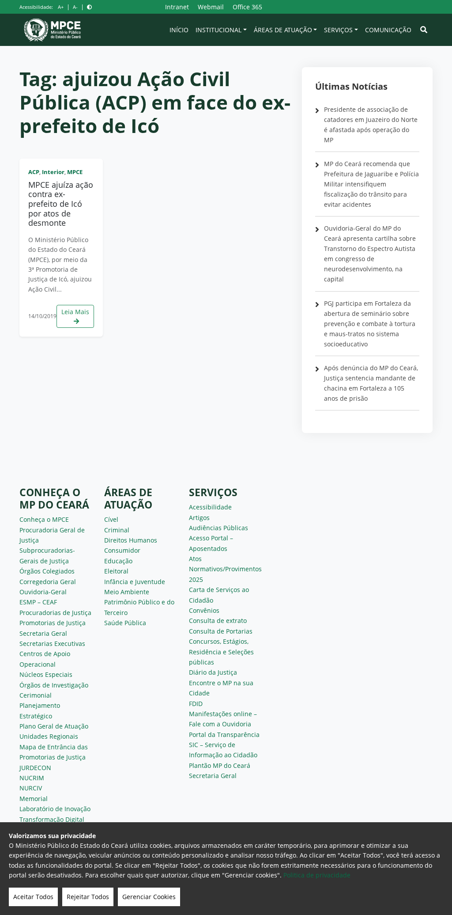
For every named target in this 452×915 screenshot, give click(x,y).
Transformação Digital (51, 819)
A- (75, 7)
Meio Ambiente (126, 592)
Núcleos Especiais (45, 674)
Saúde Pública (125, 623)
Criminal (116, 530)
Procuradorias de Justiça (55, 612)
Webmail (211, 7)
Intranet (177, 7)
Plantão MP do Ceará (219, 765)
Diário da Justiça (213, 672)
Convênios (204, 610)
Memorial (33, 798)
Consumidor (122, 550)
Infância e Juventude (134, 581)
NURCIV (30, 788)
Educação (118, 561)
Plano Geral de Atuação (53, 726)
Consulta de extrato (218, 620)
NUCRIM (31, 778)
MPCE (75, 172)
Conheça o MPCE (44, 519)
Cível (111, 519)
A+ (61, 7)
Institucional (218, 30)
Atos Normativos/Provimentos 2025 (225, 569)
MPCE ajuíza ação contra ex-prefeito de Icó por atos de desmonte (60, 203)
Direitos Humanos (130, 540)
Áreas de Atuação (283, 30)
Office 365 (247, 7)
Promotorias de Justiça (52, 623)
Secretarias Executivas (52, 643)
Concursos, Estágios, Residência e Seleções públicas (221, 651)
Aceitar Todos (33, 896)
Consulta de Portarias (220, 631)
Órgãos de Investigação (53, 685)
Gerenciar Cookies (149, 896)
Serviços (338, 30)
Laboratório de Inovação (54, 809)
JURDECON (35, 767)
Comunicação (388, 30)
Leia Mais (75, 312)
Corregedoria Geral (47, 581)
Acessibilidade (210, 507)
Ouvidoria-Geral (43, 592)
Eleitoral (116, 571)
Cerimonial (35, 695)
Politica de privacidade (316, 875)
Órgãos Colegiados (47, 571)
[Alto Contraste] (89, 7)
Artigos (199, 517)
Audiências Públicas (218, 528)
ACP (33, 172)
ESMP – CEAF (38, 602)
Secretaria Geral (43, 633)
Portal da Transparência (224, 734)
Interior (53, 172)
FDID (196, 703)
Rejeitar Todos (88, 896)
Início (179, 30)
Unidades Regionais (48, 736)
